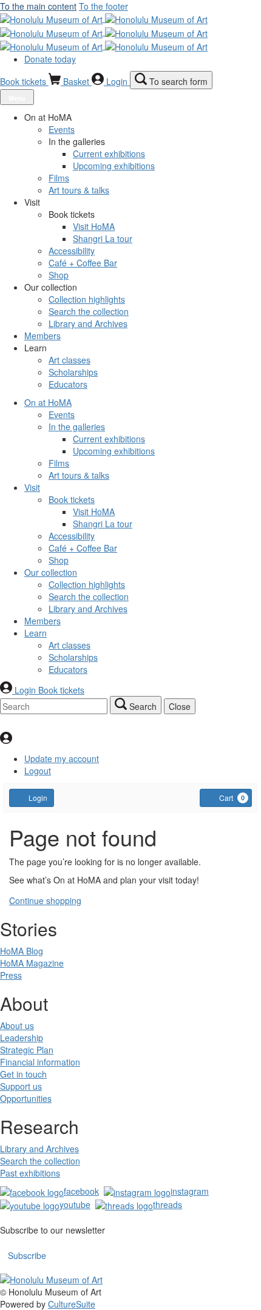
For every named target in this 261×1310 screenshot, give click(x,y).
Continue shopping (45, 900)
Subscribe (27, 1255)
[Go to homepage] (104, 32)
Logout (37, 771)
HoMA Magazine (32, 963)
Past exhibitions (30, 1173)
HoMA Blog (21, 951)
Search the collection (40, 1161)
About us (17, 1025)
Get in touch (23, 1074)
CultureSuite (71, 1304)
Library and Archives (39, 1149)
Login (38, 797)
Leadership (21, 1037)
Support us (21, 1086)
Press (11, 975)
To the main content (38, 6)
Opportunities (26, 1098)
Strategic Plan (26, 1050)
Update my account (61, 758)
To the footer (103, 6)
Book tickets (24, 81)
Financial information (40, 1062)
